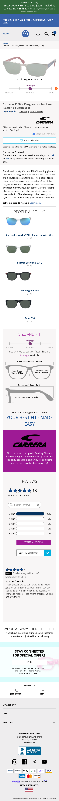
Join (29, 662)
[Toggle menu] (6, 34)
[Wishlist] (38, 34)
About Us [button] (8, 722)
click (33, 636)
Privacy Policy (39, 668)
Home (5, 44)
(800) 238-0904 (16, 694)
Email (42, 694)
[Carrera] (46, 120)
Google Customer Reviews (46, 134)
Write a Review (36, 111)
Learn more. (35, 203)
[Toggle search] (46, 33)
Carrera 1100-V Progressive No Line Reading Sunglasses (26, 46)
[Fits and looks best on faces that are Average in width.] (29, 93)
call (7, 158)
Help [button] (5, 713)
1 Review (23, 111)
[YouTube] (44, 764)
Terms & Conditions (26, 671)
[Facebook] (24, 764)
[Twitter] (34, 764)
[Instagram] (14, 764)
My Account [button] (9, 705)
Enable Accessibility (29, 2)
